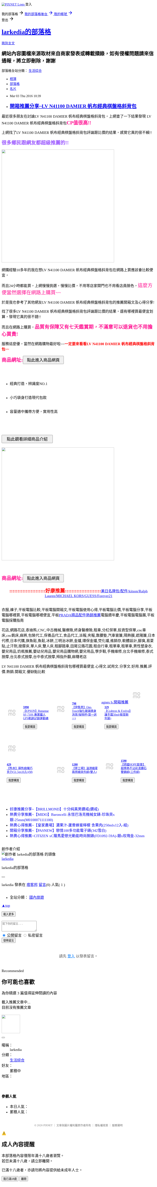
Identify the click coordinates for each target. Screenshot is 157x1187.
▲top (6, 905)
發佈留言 (8, 940)
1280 (75, 764)
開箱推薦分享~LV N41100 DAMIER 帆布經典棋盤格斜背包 (73, 106)
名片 (13, 89)
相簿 (13, 79)
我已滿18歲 (10, 1178)
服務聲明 (117, 1125)
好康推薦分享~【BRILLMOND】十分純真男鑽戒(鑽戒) (54, 809)
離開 (23, 1178)
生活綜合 (35, 70)
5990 (26, 707)
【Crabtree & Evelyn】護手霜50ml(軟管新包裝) (117, 714)
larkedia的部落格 (26, 32)
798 (74, 703)
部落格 (15, 84)
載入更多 (8, 914)
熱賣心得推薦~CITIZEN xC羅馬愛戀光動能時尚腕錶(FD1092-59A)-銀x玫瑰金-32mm (77, 836)
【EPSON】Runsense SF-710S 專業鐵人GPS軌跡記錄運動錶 (36, 714)
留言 (42, 885)
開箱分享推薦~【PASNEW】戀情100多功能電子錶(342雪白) (58, 830)
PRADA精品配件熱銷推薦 (80, 615)
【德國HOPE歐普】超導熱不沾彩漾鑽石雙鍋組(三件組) (134, 768)
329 (106, 707)
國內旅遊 (36, 897)
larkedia (7, 859)
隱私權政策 (101, 1125)
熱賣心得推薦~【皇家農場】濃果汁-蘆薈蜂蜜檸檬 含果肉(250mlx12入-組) (69, 825)
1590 (124, 760)
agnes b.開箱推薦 (114, 702)
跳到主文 (8, 43)
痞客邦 (32, 885)
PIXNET (48, 1125)
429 (9, 764)
